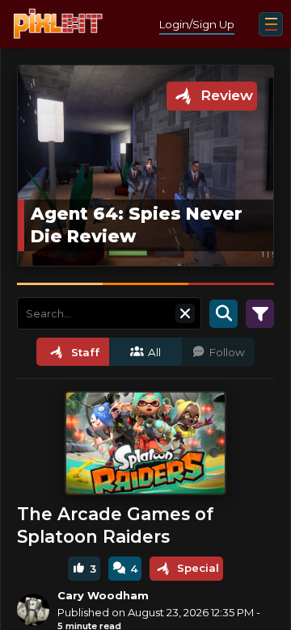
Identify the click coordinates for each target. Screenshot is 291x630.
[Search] (223, 313)
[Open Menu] (271, 24)
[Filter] (260, 313)
